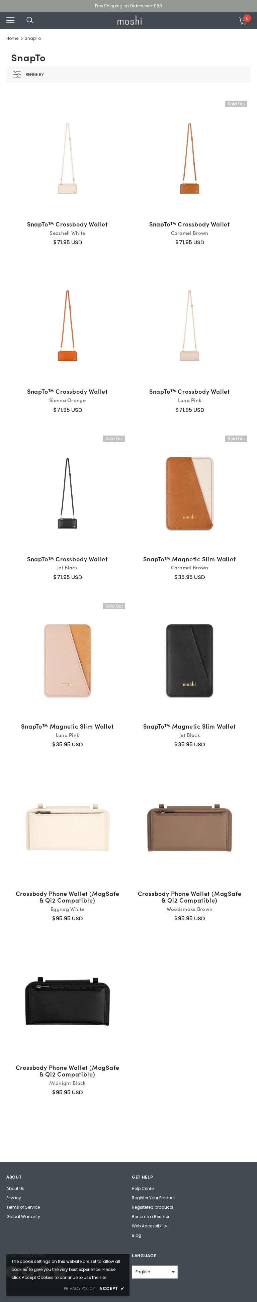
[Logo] (129, 20)
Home (12, 38)
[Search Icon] (36, 20)
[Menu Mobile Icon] (10, 20)
